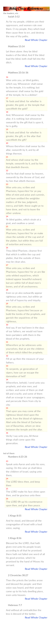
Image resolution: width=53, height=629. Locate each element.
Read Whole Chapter (36, 40)
